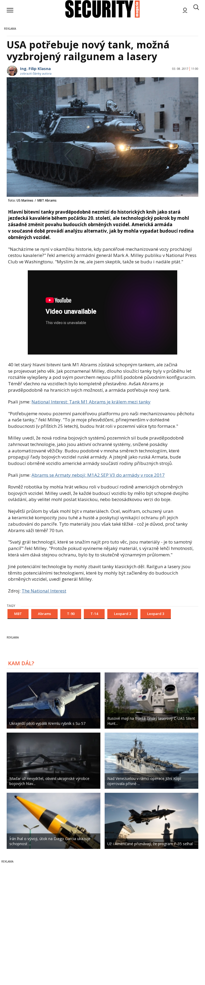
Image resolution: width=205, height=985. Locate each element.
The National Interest (44, 591)
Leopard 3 (155, 613)
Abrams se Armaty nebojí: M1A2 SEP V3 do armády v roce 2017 (98, 475)
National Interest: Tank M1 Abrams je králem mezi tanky (91, 402)
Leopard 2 (122, 613)
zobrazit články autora (36, 73)
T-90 (70, 613)
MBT (18, 613)
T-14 (94, 613)
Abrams (44, 613)
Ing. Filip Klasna (35, 68)
